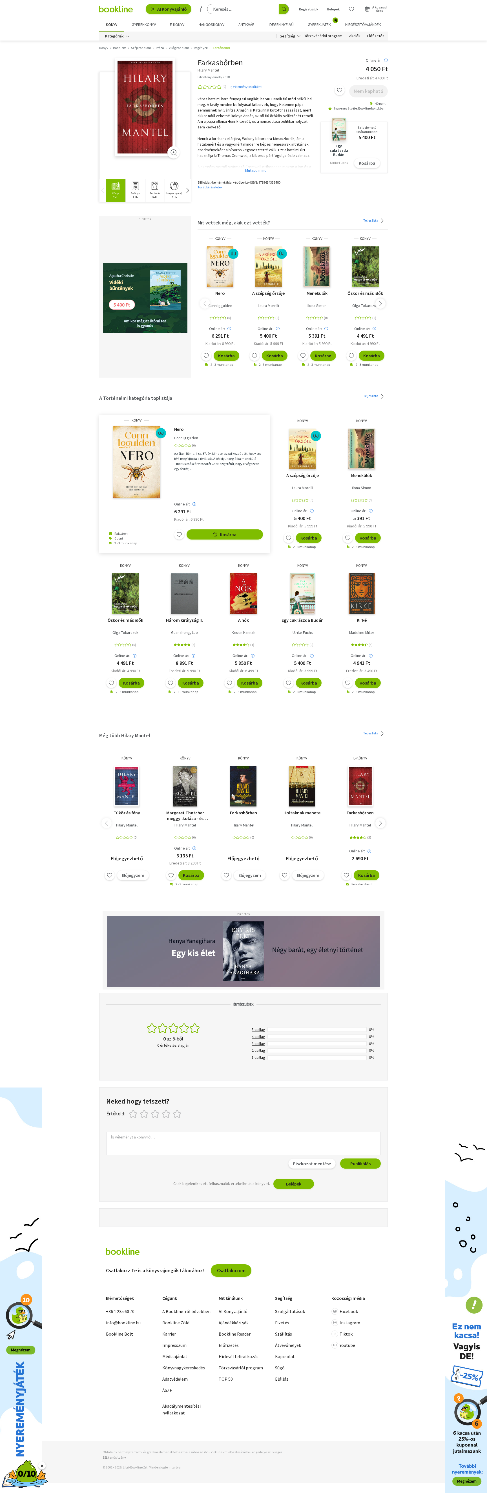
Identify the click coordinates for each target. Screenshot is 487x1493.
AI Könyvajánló (172, 9)
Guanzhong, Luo (184, 632)
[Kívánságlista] (351, 9)
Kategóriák (114, 36)
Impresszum (174, 1345)
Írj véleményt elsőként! (246, 86)
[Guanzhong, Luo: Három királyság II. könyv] (184, 593)
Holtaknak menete (302, 812)
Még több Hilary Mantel (124, 735)
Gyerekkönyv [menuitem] (144, 24)
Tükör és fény (127, 812)
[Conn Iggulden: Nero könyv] (220, 266)
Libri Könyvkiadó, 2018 (214, 77)
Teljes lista (371, 220)
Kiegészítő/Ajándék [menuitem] (363, 24)
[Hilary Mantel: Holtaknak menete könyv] (302, 786)
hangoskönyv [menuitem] (211, 24)
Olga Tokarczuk (365, 305)
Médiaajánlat (174, 1356)
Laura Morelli (268, 305)
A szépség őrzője (268, 293)
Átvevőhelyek (288, 1345)
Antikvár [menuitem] (246, 24)
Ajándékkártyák (234, 1322)
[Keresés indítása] (284, 9)
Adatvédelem (175, 1379)
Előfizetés (375, 36)
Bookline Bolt (119, 1334)
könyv (220, 238)
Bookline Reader (235, 1334)
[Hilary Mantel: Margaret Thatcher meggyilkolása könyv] (185, 786)
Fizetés (282, 1322)
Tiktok (346, 1334)
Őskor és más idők (365, 293)
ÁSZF (167, 1390)
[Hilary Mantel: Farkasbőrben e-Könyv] (360, 786)
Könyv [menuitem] (111, 24)
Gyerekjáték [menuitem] (322, 22)
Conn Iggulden (220, 305)
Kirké (362, 620)
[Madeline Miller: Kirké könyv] (362, 593)
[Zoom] (173, 152)
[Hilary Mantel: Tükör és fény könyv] (126, 786)
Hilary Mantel (127, 825)
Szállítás (283, 1334)
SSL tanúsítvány (114, 1457)
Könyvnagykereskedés (183, 1368)
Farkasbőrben (243, 812)
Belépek (333, 9)
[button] (187, 190)
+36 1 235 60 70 (120, 1311)
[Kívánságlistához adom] (340, 90)
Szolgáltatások (290, 1311)
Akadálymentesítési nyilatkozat (181, 1409)
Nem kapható (368, 91)
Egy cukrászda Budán (303, 620)
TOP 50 (226, 1379)
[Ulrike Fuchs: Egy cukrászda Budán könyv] (302, 593)
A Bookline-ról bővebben (186, 1311)
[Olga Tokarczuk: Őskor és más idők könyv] (365, 266)
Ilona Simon (317, 305)
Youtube (347, 1345)
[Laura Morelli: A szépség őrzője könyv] (268, 266)
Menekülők (317, 293)
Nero (220, 293)
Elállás (281, 1379)
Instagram (350, 1322)
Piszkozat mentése (312, 1163)
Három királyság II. (184, 620)
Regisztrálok (308, 9)
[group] (115, 190)
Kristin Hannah (243, 632)
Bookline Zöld (175, 1322)
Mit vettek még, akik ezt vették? (234, 222)
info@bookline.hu (123, 1322)
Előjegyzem (133, 875)
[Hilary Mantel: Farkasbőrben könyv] (145, 107)
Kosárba (367, 163)
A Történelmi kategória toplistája (135, 398)
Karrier (169, 1334)
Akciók (354, 36)
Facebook (349, 1311)
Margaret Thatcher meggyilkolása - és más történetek (185, 815)
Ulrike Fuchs (303, 632)
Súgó (280, 1368)
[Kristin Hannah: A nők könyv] (243, 593)
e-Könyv (360, 758)
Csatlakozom (231, 1270)
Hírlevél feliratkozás (238, 1356)
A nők (243, 620)
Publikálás (360, 1163)
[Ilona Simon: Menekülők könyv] (317, 266)
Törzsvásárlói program (323, 36)
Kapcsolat (285, 1356)
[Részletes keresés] (201, 9)
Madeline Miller (361, 632)
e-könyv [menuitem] (177, 24)
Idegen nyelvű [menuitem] (281, 24)
